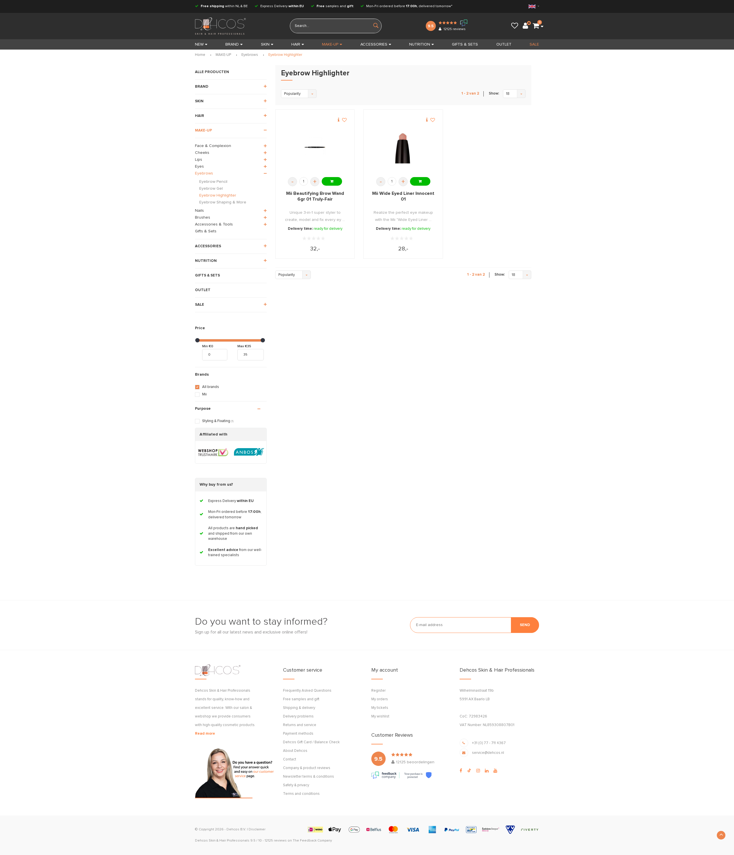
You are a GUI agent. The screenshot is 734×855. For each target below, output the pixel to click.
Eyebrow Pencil (213, 182)
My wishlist (380, 716)
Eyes (199, 166)
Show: (494, 93)
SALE (534, 44)
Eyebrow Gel (211, 189)
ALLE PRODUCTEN (212, 72)
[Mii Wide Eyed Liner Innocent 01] (403, 147)
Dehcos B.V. (236, 829)
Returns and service (299, 725)
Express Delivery (281, 6)
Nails (199, 211)
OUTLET (504, 44)
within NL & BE (224, 6)
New (199, 44)
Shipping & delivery (299, 708)
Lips (198, 160)
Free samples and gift (301, 699)
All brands (210, 387)
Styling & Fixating (217, 421)
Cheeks (202, 153)
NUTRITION (419, 44)
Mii (204, 394)
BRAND (232, 44)
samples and (335, 6)
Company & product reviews (306, 768)
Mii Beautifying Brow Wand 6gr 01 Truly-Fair (315, 196)
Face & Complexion (213, 146)
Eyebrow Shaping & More (222, 202)
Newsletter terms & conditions (308, 776)
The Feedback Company (312, 840)
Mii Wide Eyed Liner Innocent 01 (403, 196)
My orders (379, 699)
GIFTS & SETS (465, 44)
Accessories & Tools (214, 224)
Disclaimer (257, 829)
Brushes (202, 217)
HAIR (295, 44)
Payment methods (298, 734)
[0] (536, 26)
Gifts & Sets (205, 231)
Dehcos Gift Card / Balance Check (311, 742)
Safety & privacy (296, 785)
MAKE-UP (330, 44)
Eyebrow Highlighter (285, 55)
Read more (205, 734)
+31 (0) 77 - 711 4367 (489, 743)
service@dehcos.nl (488, 753)
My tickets (379, 708)
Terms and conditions (301, 794)
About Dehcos (295, 751)
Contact (289, 759)
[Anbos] (249, 452)
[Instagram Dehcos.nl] (478, 770)
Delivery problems (298, 716)
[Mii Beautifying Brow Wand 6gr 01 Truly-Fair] (315, 147)
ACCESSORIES (373, 44)
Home (200, 55)
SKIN (265, 44)
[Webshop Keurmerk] (213, 452)
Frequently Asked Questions (307, 691)
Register (378, 691)
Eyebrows (249, 55)
